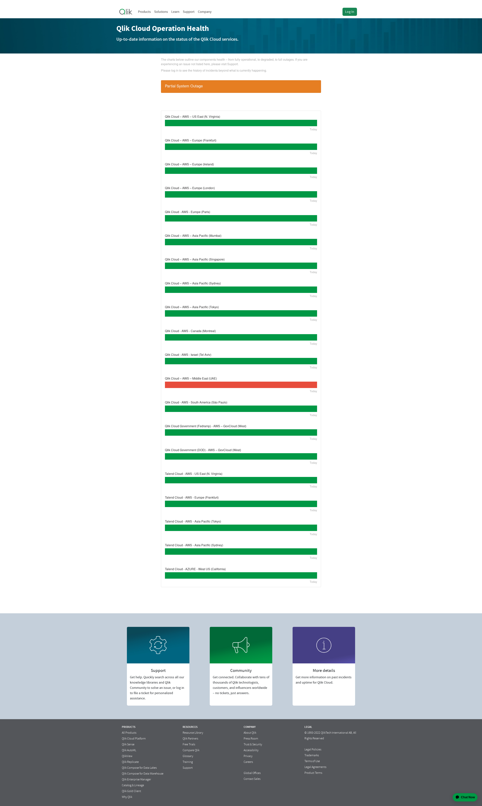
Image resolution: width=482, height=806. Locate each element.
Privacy (248, 756)
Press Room (251, 738)
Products (144, 12)
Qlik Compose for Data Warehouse (142, 773)
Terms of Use (312, 761)
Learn (175, 12)
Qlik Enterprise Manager (136, 779)
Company (204, 12)
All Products (129, 733)
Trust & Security (253, 744)
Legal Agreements (315, 767)
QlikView (127, 756)
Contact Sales (252, 779)
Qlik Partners (190, 738)
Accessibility (251, 750)
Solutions (161, 12)
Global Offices (252, 773)
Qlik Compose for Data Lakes (139, 768)
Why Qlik (127, 797)
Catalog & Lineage (133, 785)
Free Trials (189, 744)
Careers (248, 762)
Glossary (188, 756)
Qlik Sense (128, 744)
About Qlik (250, 733)
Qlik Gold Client (131, 791)
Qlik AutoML (129, 750)
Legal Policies (312, 749)
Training (188, 762)
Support (188, 12)
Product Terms (313, 773)
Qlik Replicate (130, 762)
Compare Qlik (191, 750)
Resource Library (193, 733)
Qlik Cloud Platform (134, 738)
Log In (349, 12)
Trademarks (311, 755)
